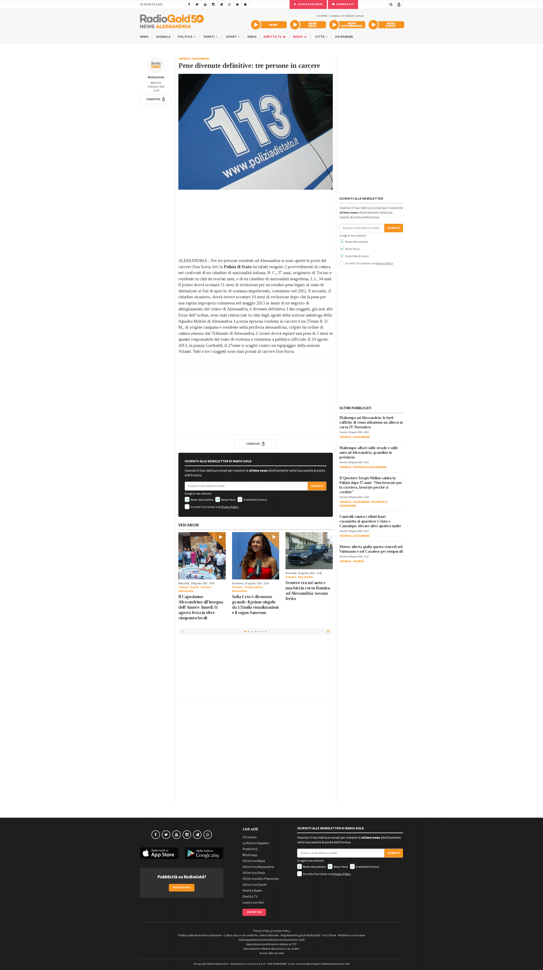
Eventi (210, 37)
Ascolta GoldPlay (309, 4)
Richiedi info (181, 887)
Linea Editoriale (269, 935)
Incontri (206, 587)
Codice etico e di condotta (240, 935)
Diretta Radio (252, 890)
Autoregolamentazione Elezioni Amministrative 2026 (272, 940)
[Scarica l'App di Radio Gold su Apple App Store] (159, 853)
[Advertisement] (255, 223)
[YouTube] (205, 4)
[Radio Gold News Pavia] (308, 24)
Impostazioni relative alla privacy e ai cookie (271, 949)
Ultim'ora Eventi (254, 884)
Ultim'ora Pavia (253, 872)
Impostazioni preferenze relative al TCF (271, 944)
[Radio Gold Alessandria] (172, 20)
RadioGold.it (222, 964)
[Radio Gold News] (269, 24)
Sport (231, 37)
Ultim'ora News (253, 861)
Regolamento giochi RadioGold (300, 935)
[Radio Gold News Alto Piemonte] (347, 24)
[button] (156, 99)
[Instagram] (213, 4)
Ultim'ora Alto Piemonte (260, 878)
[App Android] (237, 4)
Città (320, 37)
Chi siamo (249, 837)
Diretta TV (272, 37)
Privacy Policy (229, 507)
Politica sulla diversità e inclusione (199, 935)
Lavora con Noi (253, 902)
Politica (185, 37)
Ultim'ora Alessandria (258, 867)
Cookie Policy (281, 931)
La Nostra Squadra (255, 843)
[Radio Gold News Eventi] (386, 24)
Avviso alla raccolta (271, 953)
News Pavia (228, 500)
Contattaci (254, 912)
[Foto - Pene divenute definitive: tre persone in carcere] (255, 132)
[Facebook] (189, 4)
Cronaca (163, 37)
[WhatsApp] (229, 4)
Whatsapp (249, 855)
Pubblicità (250, 849)
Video (252, 37)
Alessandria (200, 59)
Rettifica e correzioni (351, 935)
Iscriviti (317, 486)
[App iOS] (245, 4)
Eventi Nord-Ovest (255, 500)
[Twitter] (197, 4)
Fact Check (329, 935)
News (144, 37)
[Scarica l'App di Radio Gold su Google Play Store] (204, 853)
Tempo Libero (253, 587)
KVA (347, 964)
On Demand (344, 37)
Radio (298, 37)
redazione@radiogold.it (309, 964)
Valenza (358, 561)
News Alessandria (201, 500)
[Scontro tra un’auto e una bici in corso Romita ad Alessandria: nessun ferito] (309, 550)
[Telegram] (221, 4)
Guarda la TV (345, 4)
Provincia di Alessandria (369, 467)
